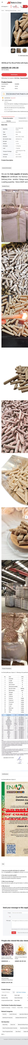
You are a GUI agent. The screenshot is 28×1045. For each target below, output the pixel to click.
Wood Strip (5, 1024)
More (2, 1034)
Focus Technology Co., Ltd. (18, 1039)
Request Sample (24, 78)
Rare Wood (18, 1031)
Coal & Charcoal (12, 1014)
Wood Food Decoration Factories (10, 1028)
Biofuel (19, 10)
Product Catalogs (22, 992)
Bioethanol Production (8, 1017)
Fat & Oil (4, 1014)
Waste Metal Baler (19, 997)
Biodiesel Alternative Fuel (21, 1017)
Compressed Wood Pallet (7, 1000)
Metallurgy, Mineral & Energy (10, 10)
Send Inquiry (14, 74)
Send (14, 932)
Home (2, 10)
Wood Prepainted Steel (8, 1031)
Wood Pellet (17, 1000)
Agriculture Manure (23, 1014)
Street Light (17, 995)
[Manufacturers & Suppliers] (14, 2)
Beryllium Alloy (4, 997)
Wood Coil (12, 1024)
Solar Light (3, 995)
